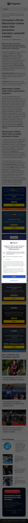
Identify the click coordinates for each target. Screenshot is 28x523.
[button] (14, 259)
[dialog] (14, 261)
